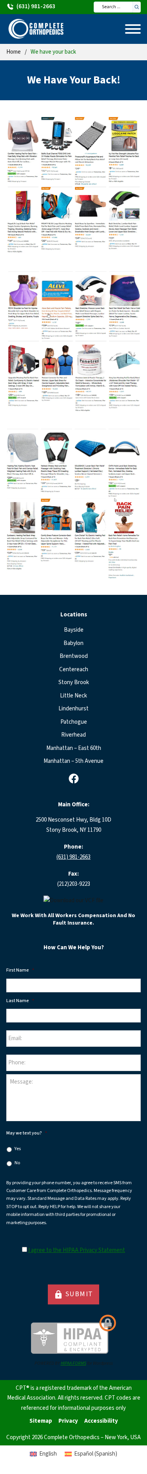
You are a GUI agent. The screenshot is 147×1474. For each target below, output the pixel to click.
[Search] (137, 7)
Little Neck (73, 696)
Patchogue (73, 722)
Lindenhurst (73, 708)
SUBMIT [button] (73, 1294)
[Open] (133, 29)
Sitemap (40, 1421)
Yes (18, 1148)
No (17, 1163)
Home (13, 52)
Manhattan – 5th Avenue (73, 761)
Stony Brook (73, 682)
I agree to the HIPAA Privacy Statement (76, 1250)
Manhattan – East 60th (73, 748)
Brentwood (74, 656)
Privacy (68, 1421)
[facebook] (74, 778)
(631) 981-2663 (73, 857)
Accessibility (101, 1421)
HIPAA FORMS (73, 1363)
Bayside (73, 630)
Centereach (73, 669)
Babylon (73, 643)
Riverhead (73, 735)
